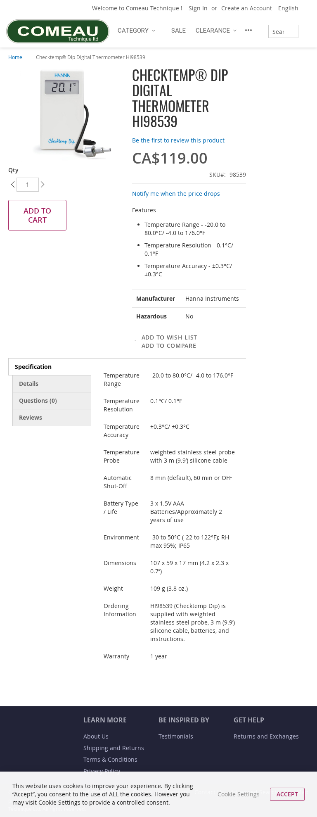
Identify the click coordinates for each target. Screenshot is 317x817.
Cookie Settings (239, 794)
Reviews (30, 417)
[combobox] (283, 31)
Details (28, 383)
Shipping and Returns (113, 748)
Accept (287, 794)
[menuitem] (135, 30)
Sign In (198, 8)
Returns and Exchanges (266, 736)
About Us (96, 736)
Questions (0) (38, 400)
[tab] (49, 366)
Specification (33, 366)
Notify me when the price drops (176, 193)
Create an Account (246, 8)
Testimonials (175, 736)
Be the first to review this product (178, 140)
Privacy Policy (101, 771)
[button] (291, 8)
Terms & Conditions (110, 759)
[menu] (185, 30)
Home (15, 57)
